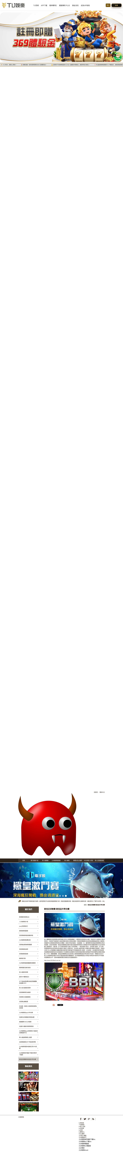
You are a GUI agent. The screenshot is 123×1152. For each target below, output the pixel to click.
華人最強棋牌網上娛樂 (25, 1037)
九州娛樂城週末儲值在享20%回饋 (28, 1047)
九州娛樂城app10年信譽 (26, 1012)
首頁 (23, 860)
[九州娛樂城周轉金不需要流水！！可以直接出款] (28, 1106)
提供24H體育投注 (24, 976)
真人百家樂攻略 (99, 860)
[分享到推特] (85, 1119)
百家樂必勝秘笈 (23, 1001)
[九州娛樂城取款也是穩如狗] (61, 887)
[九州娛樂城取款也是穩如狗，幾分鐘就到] (28, 1096)
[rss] (93, 1119)
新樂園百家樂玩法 (24, 917)
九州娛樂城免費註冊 (25, 940)
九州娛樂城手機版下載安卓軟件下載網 (28, 1053)
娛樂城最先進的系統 (25, 967)
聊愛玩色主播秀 (77, 860)
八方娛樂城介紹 (23, 921)
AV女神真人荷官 (88, 860)
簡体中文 (102, 792)
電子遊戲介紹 (34, 860)
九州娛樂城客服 (56, 860)
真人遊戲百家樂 (23, 972)
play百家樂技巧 (23, 926)
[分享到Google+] (89, 1119)
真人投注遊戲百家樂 (25, 987)
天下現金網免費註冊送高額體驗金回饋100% (28, 982)
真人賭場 (66, 860)
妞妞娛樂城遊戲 (23, 930)
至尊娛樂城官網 (23, 953)
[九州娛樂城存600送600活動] (47, 825)
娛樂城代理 (22, 958)
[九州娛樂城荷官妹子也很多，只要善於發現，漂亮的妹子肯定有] (28, 1076)
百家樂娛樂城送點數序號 (26, 935)
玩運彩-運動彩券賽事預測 (26, 1026)
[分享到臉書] (81, 1119)
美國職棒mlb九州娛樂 (25, 1021)
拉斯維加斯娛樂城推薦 (25, 944)
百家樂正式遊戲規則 (25, 997)
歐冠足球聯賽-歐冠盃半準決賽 (27, 1059)
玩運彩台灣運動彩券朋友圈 (26, 1017)
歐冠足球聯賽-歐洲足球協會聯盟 (86, 941)
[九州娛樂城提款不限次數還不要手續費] (28, 1086)
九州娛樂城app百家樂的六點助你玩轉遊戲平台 (28, 1031)
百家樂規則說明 (23, 949)
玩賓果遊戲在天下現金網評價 (27, 1042)
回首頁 (96, 792)
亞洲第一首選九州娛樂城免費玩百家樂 (28, 1007)
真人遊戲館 (45, 860)
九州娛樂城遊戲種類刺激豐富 (27, 963)
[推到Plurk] (54, 1005)
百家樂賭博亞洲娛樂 (25, 992)
